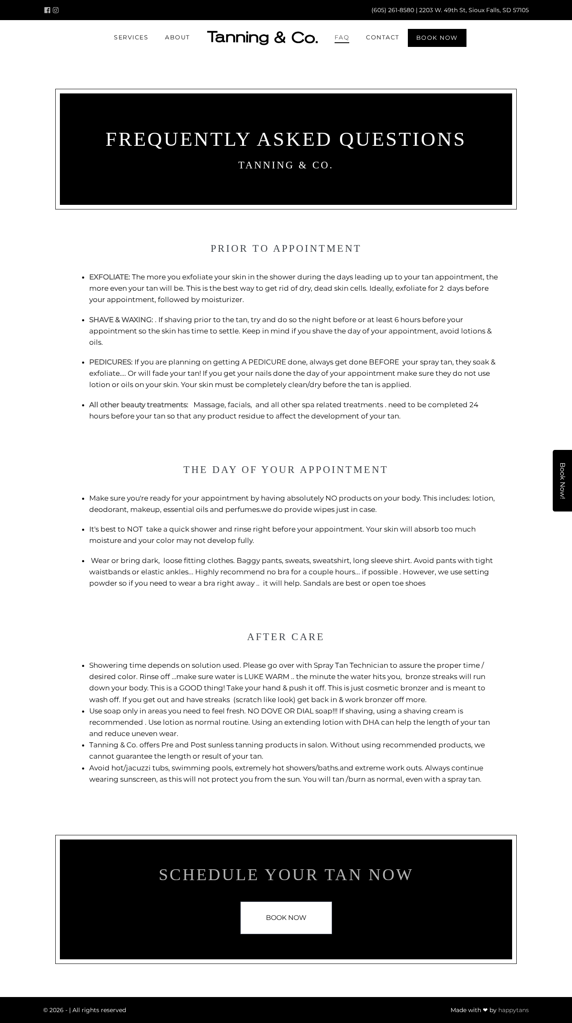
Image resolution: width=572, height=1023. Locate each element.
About (177, 37)
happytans (513, 1010)
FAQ (342, 37)
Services (131, 37)
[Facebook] (47, 10)
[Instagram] (56, 10)
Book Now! (563, 480)
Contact (382, 37)
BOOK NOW (437, 37)
